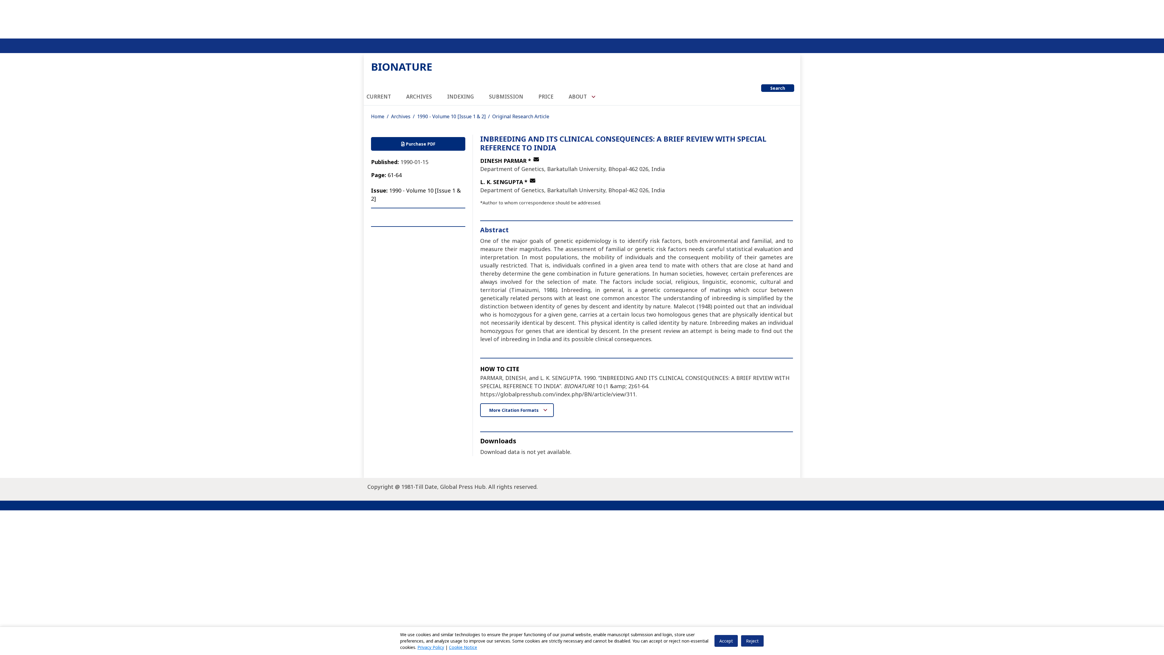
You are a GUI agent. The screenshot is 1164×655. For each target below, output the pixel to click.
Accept (726, 641)
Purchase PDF (420, 144)
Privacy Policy (430, 647)
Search (777, 88)
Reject (752, 641)
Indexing (460, 96)
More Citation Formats (514, 410)
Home (377, 116)
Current (378, 96)
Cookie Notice (463, 647)
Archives (419, 96)
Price (546, 96)
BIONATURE (401, 66)
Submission (506, 96)
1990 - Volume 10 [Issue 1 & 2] (451, 116)
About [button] (578, 96)
